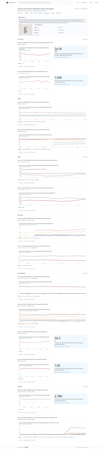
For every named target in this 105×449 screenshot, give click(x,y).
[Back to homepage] (7, 2)
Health (31, 13)
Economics (27, 13)
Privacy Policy (86, 447)
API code (25, 66)
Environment (58, 13)
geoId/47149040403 (84, 8)
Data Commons (12, 2)
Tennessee (30, 10)
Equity (36, 13)
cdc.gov (22, 108)
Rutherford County (23, 10)
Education (40, 13)
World (45, 10)
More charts (85, 39)
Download (21, 66)
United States (34, 10)
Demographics (47, 13)
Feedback (96, 2)
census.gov (23, 50)
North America (40, 10)
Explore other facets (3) (22, 305)
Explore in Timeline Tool (32, 66)
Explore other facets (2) (22, 44)
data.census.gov (27, 224)
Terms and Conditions (79, 447)
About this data (27, 50)
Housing (52, 13)
